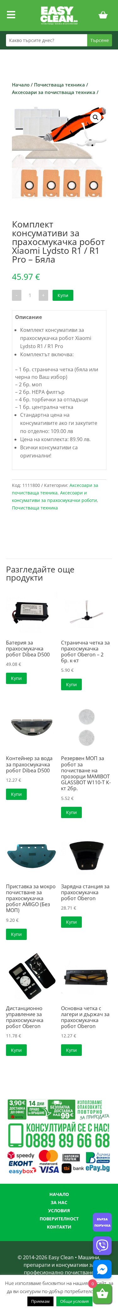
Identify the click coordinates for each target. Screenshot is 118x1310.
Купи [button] (16, 678)
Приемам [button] (40, 1301)
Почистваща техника (59, 84)
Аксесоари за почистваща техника (53, 92)
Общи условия (74, 1301)
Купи (63, 295)
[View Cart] (103, 16)
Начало (21, 84)
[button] (95, 117)
